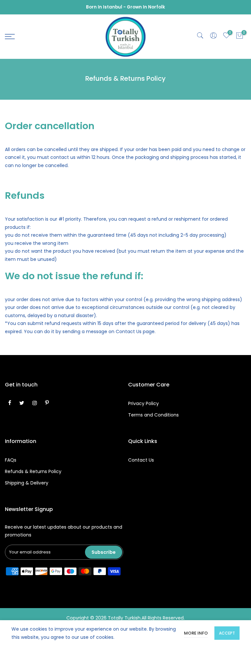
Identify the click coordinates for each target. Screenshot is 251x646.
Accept (227, 633)
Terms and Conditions (153, 415)
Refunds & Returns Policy (33, 471)
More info (196, 633)
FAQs (10, 460)
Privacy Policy (143, 403)
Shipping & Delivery (26, 483)
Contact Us (141, 460)
